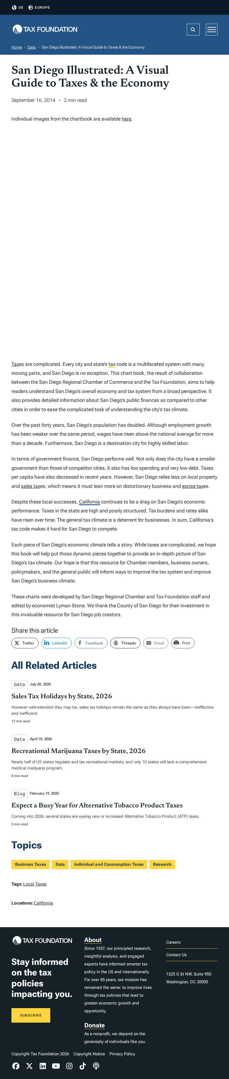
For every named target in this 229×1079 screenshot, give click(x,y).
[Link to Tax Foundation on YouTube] (56, 1066)
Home (16, 47)
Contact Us (176, 954)
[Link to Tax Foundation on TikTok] (82, 1066)
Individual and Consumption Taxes (109, 864)
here (126, 119)
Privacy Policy (122, 1053)
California (89, 502)
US (20, 7)
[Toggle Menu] (211, 29)
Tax (15, 364)
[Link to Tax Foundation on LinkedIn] (42, 1066)
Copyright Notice (89, 1053)
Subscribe (31, 1015)
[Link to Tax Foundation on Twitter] (29, 1066)
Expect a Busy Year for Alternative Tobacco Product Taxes (97, 805)
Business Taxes (30, 864)
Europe (42, 7)
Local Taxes (35, 884)
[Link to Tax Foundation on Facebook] (15, 1066)
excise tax (192, 486)
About (92, 939)
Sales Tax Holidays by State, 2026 (61, 696)
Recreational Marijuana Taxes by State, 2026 (78, 751)
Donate (94, 1025)
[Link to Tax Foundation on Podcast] (96, 1066)
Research (162, 864)
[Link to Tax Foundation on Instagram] (69, 1066)
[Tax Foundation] (44, 30)
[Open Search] (193, 29)
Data (32, 47)
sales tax (30, 486)
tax (112, 364)
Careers (173, 942)
